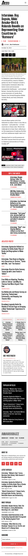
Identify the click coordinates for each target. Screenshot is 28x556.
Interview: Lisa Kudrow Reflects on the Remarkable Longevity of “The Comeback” (18, 204)
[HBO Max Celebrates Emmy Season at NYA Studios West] (5, 193)
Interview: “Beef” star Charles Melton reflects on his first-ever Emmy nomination (18, 230)
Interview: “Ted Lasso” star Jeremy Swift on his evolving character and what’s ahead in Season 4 (18, 217)
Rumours (20, 167)
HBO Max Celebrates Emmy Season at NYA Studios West (17, 193)
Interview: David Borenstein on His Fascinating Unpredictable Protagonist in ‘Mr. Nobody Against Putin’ (14, 517)
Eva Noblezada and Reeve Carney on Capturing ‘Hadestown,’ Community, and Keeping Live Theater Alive (14, 295)
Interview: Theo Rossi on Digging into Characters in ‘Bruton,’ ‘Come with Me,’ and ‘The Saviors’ (13, 261)
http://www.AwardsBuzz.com (9, 358)
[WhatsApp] (13, 54)
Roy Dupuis (14, 167)
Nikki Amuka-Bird (19, 165)
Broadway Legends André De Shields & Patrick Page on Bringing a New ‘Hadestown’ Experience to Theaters (14, 307)
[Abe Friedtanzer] (3, 44)
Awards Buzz (5, 276)
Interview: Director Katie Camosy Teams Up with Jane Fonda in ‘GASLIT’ (13, 271)
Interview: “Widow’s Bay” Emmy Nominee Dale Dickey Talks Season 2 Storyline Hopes (13, 391)
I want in (13, 544)
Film (3, 255)
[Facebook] (3, 54)
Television (13, 187)
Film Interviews (13, 41)
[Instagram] (7, 463)
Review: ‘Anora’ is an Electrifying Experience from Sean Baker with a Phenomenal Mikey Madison (20, 336)
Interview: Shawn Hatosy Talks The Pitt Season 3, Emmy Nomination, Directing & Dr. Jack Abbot (18, 181)
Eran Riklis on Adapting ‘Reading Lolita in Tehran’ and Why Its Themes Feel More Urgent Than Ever (13, 282)
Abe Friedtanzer (14, 44)
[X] (6, 54)
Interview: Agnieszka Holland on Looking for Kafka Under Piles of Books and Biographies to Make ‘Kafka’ (13, 250)
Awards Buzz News (16, 197)
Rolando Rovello (6, 167)
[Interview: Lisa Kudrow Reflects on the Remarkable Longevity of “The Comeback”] (5, 203)
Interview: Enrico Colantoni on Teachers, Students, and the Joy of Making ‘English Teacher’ (7, 336)
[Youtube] (20, 463)
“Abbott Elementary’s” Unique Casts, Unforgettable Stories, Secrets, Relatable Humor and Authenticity (13, 406)
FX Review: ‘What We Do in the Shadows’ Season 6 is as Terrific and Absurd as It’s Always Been (13, 526)
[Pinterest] (10, 54)
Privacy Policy (18, 547)
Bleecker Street (10, 165)
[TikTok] (11, 463)
